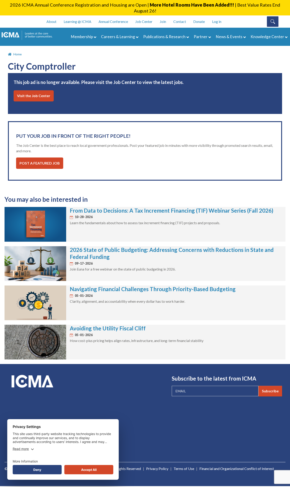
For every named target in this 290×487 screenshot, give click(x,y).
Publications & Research (164, 36)
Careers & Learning (118, 36)
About (51, 21)
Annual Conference (113, 21)
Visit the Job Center (33, 95)
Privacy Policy (157, 468)
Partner (201, 36)
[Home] (29, 35)
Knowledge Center (267, 36)
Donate (199, 21)
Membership (82, 36)
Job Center (143, 21)
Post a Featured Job (39, 163)
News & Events (229, 36)
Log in (216, 21)
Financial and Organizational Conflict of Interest (236, 468)
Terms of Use (184, 468)
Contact (179, 21)
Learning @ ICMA (77, 21)
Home (17, 54)
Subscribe (270, 391)
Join (163, 21)
